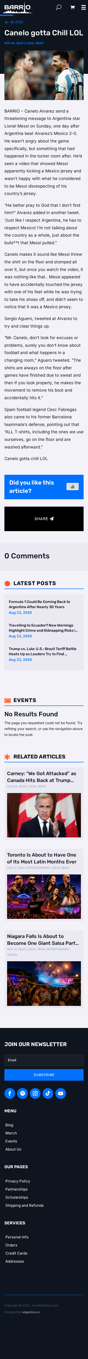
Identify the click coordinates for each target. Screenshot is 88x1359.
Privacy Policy (17, 1181)
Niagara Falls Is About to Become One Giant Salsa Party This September (42, 940)
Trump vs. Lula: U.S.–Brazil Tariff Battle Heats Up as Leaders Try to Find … (43, 651)
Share (41, 518)
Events (11, 1141)
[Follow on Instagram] (35, 1093)
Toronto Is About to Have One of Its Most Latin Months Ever (42, 858)
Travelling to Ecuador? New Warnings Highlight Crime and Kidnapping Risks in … (43, 628)
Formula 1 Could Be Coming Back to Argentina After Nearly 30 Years (39, 604)
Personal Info (17, 1237)
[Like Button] (72, 486)
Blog (9, 1125)
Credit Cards (16, 1253)
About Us (13, 1149)
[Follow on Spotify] (22, 1093)
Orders (11, 1245)
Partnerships (16, 1189)
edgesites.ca (31, 1312)
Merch (11, 1133)
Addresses (14, 1261)
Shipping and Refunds (24, 1205)
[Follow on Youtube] (60, 1093)
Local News (34, 43)
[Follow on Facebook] (9, 1093)
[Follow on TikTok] (48, 1093)
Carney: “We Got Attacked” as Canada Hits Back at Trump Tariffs (41, 777)
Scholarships (16, 1197)
